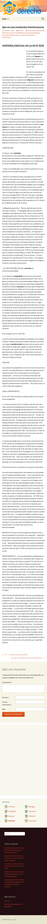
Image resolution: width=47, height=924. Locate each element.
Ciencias (11, 807)
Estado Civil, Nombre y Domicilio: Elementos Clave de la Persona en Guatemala (14, 874)
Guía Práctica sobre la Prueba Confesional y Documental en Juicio (14, 866)
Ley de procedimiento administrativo (28, 657)
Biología (32, 807)
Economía (32, 821)
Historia (11, 816)
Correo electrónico (7, 703)
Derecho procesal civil (9, 33)
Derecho (21, 31)
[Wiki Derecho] (23, 8)
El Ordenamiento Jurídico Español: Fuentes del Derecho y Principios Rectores (14, 850)
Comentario (7, 682)
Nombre (6, 697)
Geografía (12, 811)
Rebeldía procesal (23, 33)
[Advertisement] (14, 62)
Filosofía (32, 816)
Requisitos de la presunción (18, 35)
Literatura (32, 811)
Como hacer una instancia (35, 31)
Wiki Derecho (8, 920)
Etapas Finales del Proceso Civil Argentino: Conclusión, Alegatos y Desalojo (14, 858)
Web (3, 709)
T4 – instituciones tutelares (15, 654)
